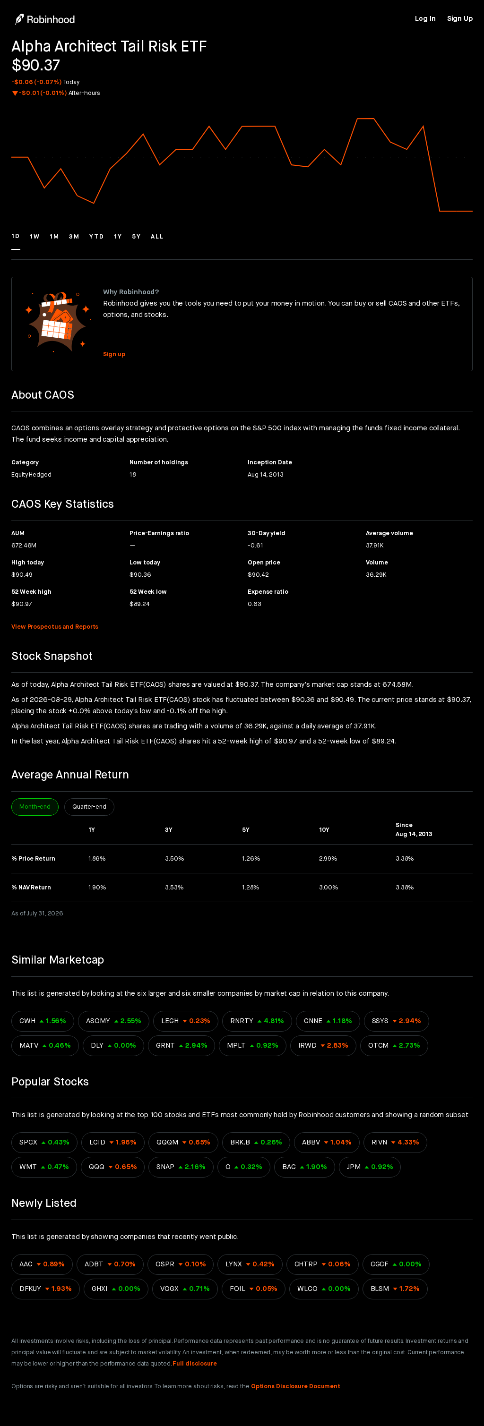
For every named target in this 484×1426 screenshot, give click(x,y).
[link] (425, 19)
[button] (15, 241)
